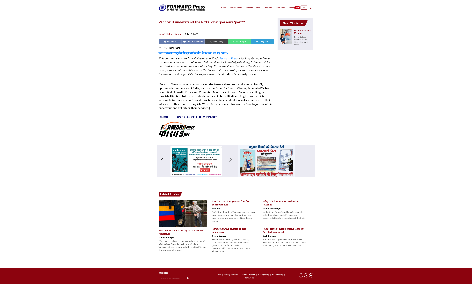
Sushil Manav (269, 236)
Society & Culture (253, 8)
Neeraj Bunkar (219, 236)
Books (291, 8)
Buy (297, 8)
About (218, 275)
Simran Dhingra (166, 237)
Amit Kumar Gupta (272, 208)
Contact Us (249, 278)
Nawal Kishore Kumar (170, 34)
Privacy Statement (231, 275)
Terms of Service (248, 275)
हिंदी (304, 7)
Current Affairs (236, 8)
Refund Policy (277, 275)
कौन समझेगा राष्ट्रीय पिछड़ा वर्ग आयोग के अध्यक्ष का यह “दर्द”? (194, 53)
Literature (268, 8)
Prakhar (216, 208)
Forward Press (228, 58)
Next (233, 160)
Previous (160, 160)
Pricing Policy (263, 275)
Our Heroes (280, 8)
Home (223, 8)
